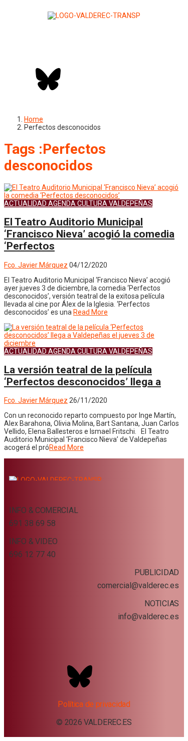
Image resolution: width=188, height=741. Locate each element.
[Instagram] (74, 79)
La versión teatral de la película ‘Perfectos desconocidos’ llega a (82, 376)
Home (33, 119)
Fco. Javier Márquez (36, 265)
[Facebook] (21, 79)
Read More (90, 312)
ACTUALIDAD (25, 203)
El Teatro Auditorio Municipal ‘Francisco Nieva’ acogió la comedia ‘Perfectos (89, 234)
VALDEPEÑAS (130, 203)
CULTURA (92, 203)
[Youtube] (101, 79)
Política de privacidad (94, 704)
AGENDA (62, 203)
